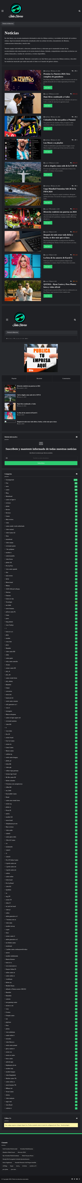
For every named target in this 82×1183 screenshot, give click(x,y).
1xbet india (9, 923)
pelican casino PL (11, 612)
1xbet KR (8, 724)
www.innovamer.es (11, 966)
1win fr (8, 708)
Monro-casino (10, 751)
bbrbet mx (9, 982)
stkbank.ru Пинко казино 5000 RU (16, 989)
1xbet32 (8, 856)
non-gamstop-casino (11, 1002)
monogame (9, 711)
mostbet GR (9, 817)
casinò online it (10, 1035)
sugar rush (9, 1101)
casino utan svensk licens (13, 800)
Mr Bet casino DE (11, 777)
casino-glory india (11, 837)
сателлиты (9, 691)
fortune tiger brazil (11, 774)
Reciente (39, 378)
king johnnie (9, 622)
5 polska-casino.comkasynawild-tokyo (16, 949)
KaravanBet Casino (11, 794)
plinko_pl (8, 761)
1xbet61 (8, 833)
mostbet (8, 638)
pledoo (8, 1029)
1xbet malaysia (10, 1098)
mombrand (9, 946)
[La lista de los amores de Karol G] (23, 266)
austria (8, 813)
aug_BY (8, 896)
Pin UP (8, 734)
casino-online (9, 876)
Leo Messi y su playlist (53, 143)
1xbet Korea (9, 559)
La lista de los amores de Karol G (58, 258)
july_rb (8, 671)
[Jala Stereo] (16, 10)
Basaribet (8, 992)
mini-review (9, 576)
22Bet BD (8, 787)
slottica (8, 1095)
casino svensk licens (11, 678)
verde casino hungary (12, 757)
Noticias (8, 592)
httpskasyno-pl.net (11, 1065)
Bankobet (8, 684)
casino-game (9, 658)
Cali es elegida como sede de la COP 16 (60, 166)
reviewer (8, 503)
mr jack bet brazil (11, 906)
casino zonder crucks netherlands (15, 526)
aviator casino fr (10, 936)
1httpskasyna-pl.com (11, 823)
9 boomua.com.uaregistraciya (14, 784)
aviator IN (9, 900)
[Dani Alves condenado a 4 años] (23, 103)
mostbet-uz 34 (33, 1166)
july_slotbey (9, 681)
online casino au (10, 972)
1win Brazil (9, 1105)
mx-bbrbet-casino (11, 943)
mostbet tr (9, 552)
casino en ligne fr (11, 499)
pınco (7, 618)
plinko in (8, 807)
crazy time (9, 641)
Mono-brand (9, 582)
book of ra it (9, 631)
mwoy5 (47, 94)
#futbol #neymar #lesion (27, 1155)
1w (7, 843)
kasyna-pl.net (9, 698)
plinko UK (9, 562)
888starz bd (9, 1088)
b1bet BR (8, 764)
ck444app (5, 1166)
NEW (7, 579)
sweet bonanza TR (11, 1085)
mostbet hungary (10, 1072)
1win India (9, 731)
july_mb (8, 674)
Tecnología (9, 602)
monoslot (8, 1038)
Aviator (8, 665)
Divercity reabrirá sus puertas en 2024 (60, 212)
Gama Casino (9, 747)
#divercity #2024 (22, 1152)
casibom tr (9, 1108)
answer (8, 952)
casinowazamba (10, 556)
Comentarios (66, 378)
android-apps (9, 1062)
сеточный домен (11, 546)
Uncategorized (10, 480)
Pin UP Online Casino (12, 860)
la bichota (24, 1166)
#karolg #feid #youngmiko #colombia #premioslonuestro (16, 1159)
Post (7, 483)
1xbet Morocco (10, 1042)
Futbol (8, 688)
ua (6, 893)
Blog (7, 493)
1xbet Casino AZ (10, 532)
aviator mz (9, 1052)
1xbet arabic (9, 830)
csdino (7, 913)
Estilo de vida (10, 599)
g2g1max (8, 1022)
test (7, 1019)
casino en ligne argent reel (13, 718)
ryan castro (13, 1169)
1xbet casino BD (10, 651)
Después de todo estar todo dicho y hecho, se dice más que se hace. (37, 421)
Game (7, 615)
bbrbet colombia (10, 780)
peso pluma (5, 1169)
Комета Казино (10, 959)
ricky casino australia (12, 661)
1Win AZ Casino (10, 840)
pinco (7, 645)
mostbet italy (9, 1068)
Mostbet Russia (10, 986)
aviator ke (8, 744)
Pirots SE (8, 810)
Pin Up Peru (9, 566)
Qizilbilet (8, 890)
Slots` (7, 933)
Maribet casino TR (11, 1078)
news (7, 486)
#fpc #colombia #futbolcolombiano (11, 1155)
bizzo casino (9, 1058)
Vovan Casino (10, 1091)
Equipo (11, 1166)
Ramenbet (8, 995)
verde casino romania (12, 701)
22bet (7, 655)
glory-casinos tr (10, 1048)
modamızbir (9, 847)
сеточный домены (11, 721)
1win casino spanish (11, 569)
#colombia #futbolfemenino (26, 1149)
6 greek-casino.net (11, 863)
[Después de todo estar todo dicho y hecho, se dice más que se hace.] (23, 241)
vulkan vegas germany (12, 770)
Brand (7, 797)
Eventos (8, 1012)
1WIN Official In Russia (13, 589)
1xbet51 (8, 850)
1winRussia (9, 979)
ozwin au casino (10, 1055)
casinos (8, 873)
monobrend (9, 539)
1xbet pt (8, 909)
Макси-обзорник (11, 714)
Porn (7, 1025)
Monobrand (9, 496)
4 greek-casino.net (11, 870)
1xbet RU (8, 886)
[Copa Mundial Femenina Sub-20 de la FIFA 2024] (23, 195)
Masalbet (8, 648)
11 (6, 853)
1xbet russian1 (10, 529)
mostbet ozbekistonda (12, 956)
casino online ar (10, 976)
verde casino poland (11, 1045)
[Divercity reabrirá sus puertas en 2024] (23, 218)
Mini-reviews (9, 519)
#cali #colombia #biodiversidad (10, 1149)
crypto (7, 929)
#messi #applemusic (7, 1162)
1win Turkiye (10, 625)
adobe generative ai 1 (12, 916)
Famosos (8, 595)
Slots (7, 536)
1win (7, 1009)
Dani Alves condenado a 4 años (57, 97)
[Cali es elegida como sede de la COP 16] (23, 172)
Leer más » (48, 87)
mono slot (8, 694)
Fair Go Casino (10, 741)
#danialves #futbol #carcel (9, 1152)
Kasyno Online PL (11, 969)
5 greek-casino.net (11, 866)
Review (8, 509)
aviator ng (9, 804)
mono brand (9, 820)
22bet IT (8, 903)
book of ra (9, 962)
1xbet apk (8, 767)
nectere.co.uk (9, 1005)
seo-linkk (8, 605)
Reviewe (8, 513)
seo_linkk (8, 790)
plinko (7, 506)
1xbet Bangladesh (11, 1075)
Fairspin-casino (10, 1015)
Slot (7, 572)
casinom (8, 999)
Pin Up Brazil (10, 883)
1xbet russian (9, 542)
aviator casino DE (11, 668)
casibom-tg (9, 754)
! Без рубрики (10, 549)
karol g (18, 1166)
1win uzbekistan (10, 1032)
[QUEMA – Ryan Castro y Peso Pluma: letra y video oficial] (23, 290)
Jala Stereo (47, 71)
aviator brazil (9, 737)
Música (8, 585)
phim (7, 635)
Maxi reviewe (10, 827)
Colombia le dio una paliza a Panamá (60, 120)
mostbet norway (10, 926)
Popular (14, 378)
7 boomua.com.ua (11, 919)
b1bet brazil (9, 880)
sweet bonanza (10, 608)
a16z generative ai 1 (11, 704)
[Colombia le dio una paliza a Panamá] (23, 126)
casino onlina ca (10, 1082)
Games (8, 516)
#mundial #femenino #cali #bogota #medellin (25, 1162)
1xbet (7, 523)
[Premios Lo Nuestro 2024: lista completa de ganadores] (23, 80)
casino (7, 489)
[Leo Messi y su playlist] (23, 149)
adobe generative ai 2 (12, 939)
